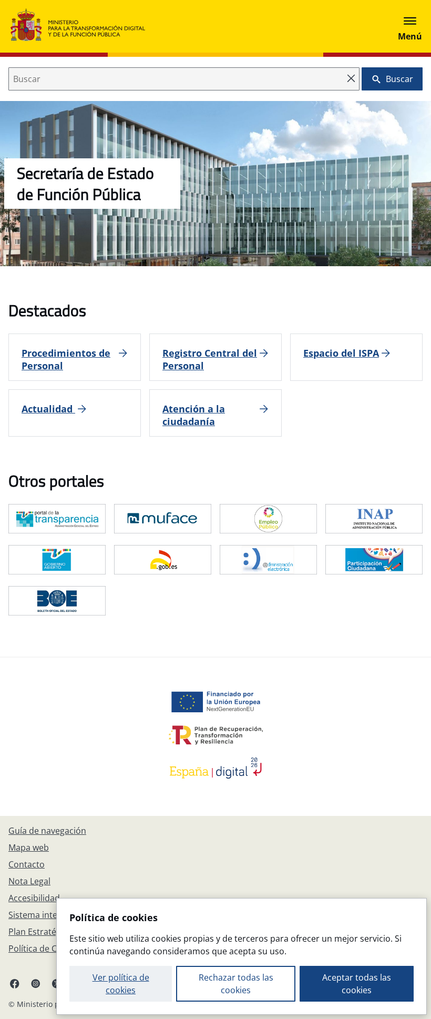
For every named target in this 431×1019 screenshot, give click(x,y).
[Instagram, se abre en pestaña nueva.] (35, 983)
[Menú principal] (409, 26)
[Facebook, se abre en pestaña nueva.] (14, 983)
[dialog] (241, 956)
